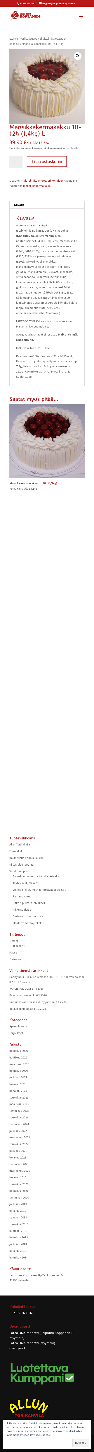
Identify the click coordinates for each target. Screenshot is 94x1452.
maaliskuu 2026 (19, 1064)
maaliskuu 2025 (19, 1104)
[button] (78, 56)
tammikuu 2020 (19, 1197)
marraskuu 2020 (19, 1171)
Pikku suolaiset (22, 910)
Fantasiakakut (22, 896)
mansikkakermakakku (37, 186)
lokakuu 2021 (17, 1157)
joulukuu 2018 (18, 1244)
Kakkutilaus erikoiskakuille (26, 858)
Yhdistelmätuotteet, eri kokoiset (41, 180)
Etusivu (13, 38)
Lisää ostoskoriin (47, 161)
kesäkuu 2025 (18, 1091)
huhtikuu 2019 (18, 1231)
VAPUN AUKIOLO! (20, 989)
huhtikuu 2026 (18, 1057)
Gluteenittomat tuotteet (28, 916)
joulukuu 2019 (18, 1204)
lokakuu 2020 (17, 1177)
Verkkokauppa (28, 38)
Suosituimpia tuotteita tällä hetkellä (36, 876)
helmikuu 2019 (18, 1237)
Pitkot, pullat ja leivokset (29, 903)
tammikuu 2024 (19, 1124)
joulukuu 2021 (18, 1151)
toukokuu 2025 (18, 1097)
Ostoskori (16, 959)
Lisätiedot (44, 1434)
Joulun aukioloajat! (21, 1009)
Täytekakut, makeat (25, 883)
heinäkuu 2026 (18, 1051)
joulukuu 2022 (18, 1131)
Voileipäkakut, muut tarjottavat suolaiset (39, 890)
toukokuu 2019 (18, 1224)
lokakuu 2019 (17, 1211)
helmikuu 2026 (18, 1071)
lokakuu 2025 (17, 1084)
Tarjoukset (16, 1033)
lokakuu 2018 (17, 1251)
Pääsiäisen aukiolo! (21, 995)
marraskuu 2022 (19, 1137)
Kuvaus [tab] (19, 205)
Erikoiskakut (17, 851)
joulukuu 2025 (18, 1077)
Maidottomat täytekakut (28, 923)
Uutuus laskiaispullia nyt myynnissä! (32, 1002)
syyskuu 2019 (18, 1217)
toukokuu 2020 (18, 1184)
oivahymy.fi (17, 1348)
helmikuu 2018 (18, 1257)
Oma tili (14, 941)
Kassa (13, 952)
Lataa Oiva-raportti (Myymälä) (32, 1343)
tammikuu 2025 (19, 1111)
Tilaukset (18, 946)
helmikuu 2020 (18, 1191)
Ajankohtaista (18, 1026)
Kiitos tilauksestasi (21, 864)
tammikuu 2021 (19, 1164)
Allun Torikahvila (19, 844)
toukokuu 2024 (18, 1117)
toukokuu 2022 (18, 1144)
